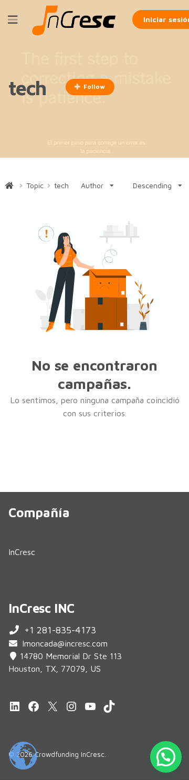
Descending (152, 185)
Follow (94, 86)
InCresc (21, 552)
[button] (166, 757)
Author (92, 185)
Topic (35, 185)
